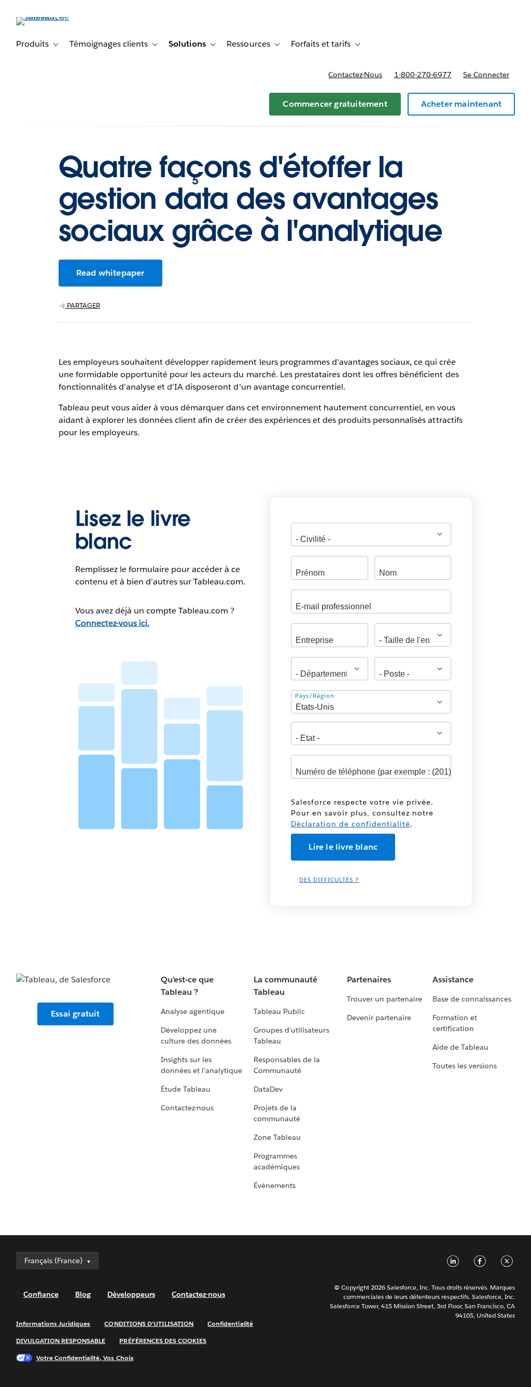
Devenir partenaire (379, 1017)
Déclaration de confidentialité (350, 823)
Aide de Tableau (460, 1047)
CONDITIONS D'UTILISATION (148, 1323)
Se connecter (486, 74)
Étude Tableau (186, 1089)
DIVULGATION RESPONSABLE (61, 1340)
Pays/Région (314, 696)
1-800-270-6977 (423, 74)
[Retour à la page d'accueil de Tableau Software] (55, 16)
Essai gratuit (75, 1013)
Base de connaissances (471, 999)
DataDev (268, 1089)
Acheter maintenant (461, 103)
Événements (275, 1185)
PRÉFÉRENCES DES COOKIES (162, 1340)
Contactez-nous (355, 74)
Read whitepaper (110, 272)
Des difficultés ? (329, 880)
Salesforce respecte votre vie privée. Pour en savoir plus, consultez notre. (362, 812)
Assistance (452, 979)
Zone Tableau (277, 1137)
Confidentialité (230, 1323)
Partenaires (369, 979)
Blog (83, 1294)
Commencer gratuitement (335, 103)
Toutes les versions (464, 1065)
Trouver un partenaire (384, 999)
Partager (82, 305)
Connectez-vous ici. (112, 623)
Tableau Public (279, 1011)
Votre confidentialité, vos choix (85, 1357)
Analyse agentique (193, 1011)
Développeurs (131, 1294)
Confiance (41, 1294)
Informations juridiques (53, 1323)
